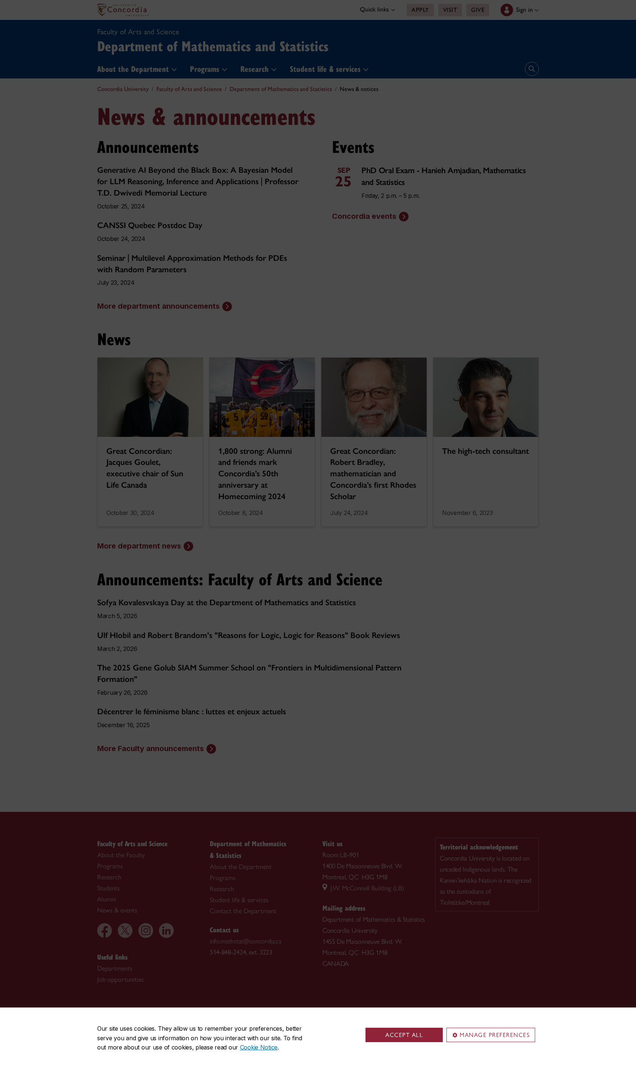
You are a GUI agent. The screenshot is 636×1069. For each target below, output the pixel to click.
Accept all (404, 1034)
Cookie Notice (259, 1047)
